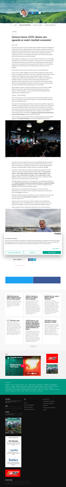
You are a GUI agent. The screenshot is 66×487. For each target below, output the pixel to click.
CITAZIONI (12, 1)
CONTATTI (35, 1)
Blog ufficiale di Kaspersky (49, 407)
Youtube (21, 482)
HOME (2, 1)
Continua (33, 346)
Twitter (33, 13)
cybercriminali (54, 384)
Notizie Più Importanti (25, 25)
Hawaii (46, 386)
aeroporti (8, 384)
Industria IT (55, 386)
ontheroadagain (26, 389)
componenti (46, 384)
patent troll (34, 389)
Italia (18, 387)
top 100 (18, 390)
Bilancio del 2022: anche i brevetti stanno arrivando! (52, 298)
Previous (9, 154)
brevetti (22, 384)
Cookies (45, 409)
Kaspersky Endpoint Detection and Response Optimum (29, 183)
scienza (46, 389)
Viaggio (27, 390)
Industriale (8, 387)
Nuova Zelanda (9, 389)
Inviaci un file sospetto (48, 403)
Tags (31, 1)
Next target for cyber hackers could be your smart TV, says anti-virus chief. (13, 444)
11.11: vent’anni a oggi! (13, 321)
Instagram (35, 13)
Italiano (60, 1)
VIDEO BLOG (27, 1)
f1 (10, 386)
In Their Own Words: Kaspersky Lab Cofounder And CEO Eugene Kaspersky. (13, 463)
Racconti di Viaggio (37, 25)
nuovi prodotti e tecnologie (30, 196)
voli (31, 390)
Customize (32, 252)
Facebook (30, 13)
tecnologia (13, 390)
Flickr (24, 482)
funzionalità (19, 386)
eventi (7, 386)
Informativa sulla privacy (49, 401)
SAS (43, 389)
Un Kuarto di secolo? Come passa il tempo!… (51, 321)
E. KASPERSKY (7, 1)
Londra (41, 387)
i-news (50, 386)
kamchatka (23, 387)
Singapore (52, 389)
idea (26, 72)
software (57, 389)
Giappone (25, 386)
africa (12, 384)
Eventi (15, 25)
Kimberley (36, 387)
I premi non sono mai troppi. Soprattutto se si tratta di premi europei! (14, 298)
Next (57, 154)
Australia (17, 384)
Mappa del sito (46, 399)
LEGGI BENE (21, 1)
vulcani (34, 390)
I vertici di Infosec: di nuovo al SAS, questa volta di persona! (32, 298)
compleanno (40, 384)
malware (46, 387)
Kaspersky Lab (30, 387)
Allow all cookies (52, 252)
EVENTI (16, 1)
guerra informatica (39, 386)
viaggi (23, 390)
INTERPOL (14, 387)
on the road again (17, 389)
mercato (51, 387)
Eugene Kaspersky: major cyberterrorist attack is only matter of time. (13, 453)
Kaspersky (45, 405)
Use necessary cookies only (14, 252)
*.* (11, 25)
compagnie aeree (32, 384)
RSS (28, 482)
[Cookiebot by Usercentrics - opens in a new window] (55, 234)
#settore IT (14, 31)
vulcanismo (40, 390)
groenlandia (31, 386)
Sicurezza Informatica (50, 25)
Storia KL (7, 390)
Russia (39, 389)
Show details (56, 248)
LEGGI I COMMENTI (18, 259)
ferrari (13, 386)
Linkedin (37, 13)
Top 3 (19, 192)
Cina (26, 384)
